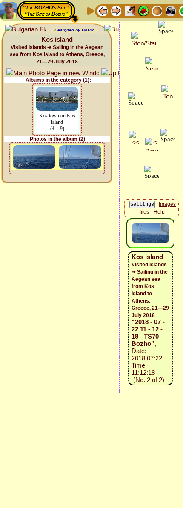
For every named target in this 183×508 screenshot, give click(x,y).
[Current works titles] (157, 10)
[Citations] (143, 10)
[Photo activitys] (171, 10)
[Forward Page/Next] (116, 10)
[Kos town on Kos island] (57, 91)
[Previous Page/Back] (102, 10)
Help (159, 212)
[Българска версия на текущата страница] (25, 30)
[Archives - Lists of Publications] (130, 10)
